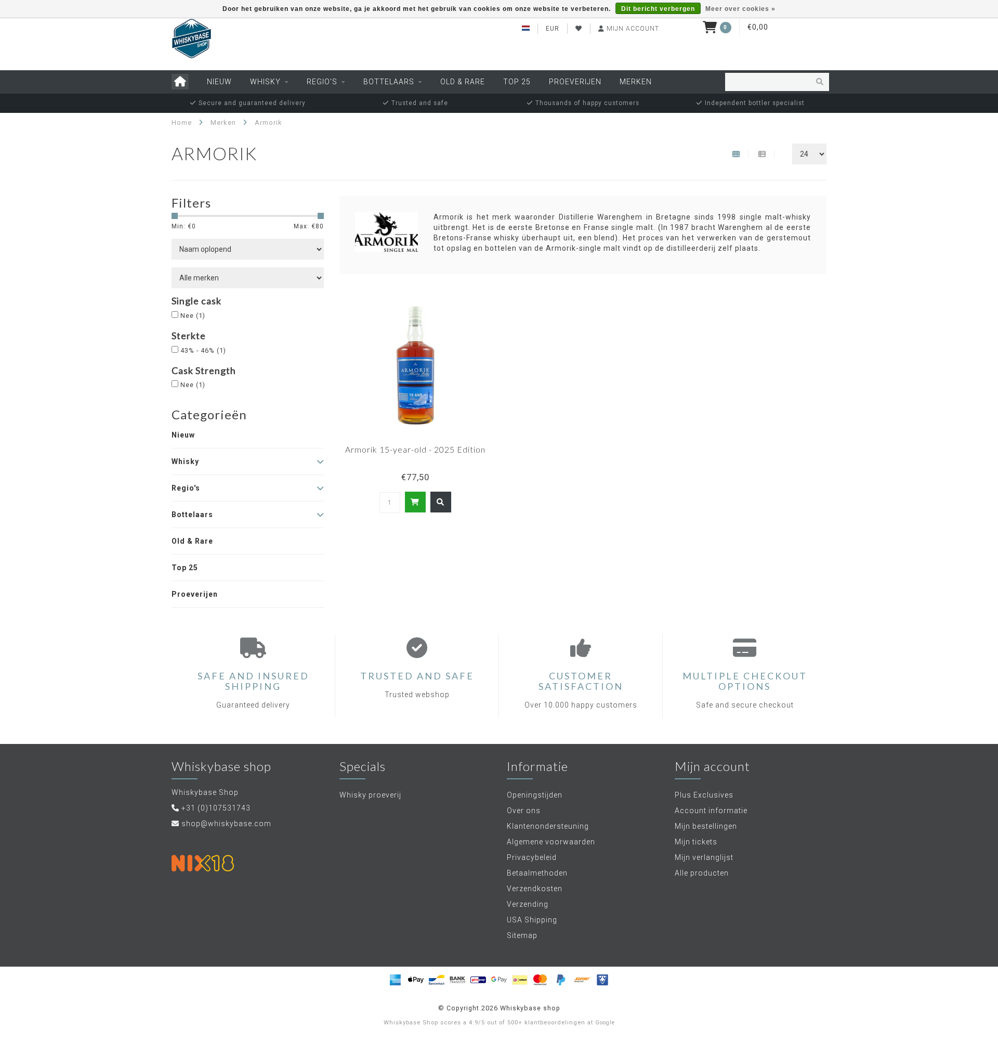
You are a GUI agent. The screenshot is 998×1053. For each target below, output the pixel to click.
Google (605, 1022)
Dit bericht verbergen (658, 8)
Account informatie (711, 810)
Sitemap (522, 935)
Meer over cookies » (740, 8)
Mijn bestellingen (706, 826)
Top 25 (517, 82)
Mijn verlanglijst (704, 857)
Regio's (322, 82)
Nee (192, 315)
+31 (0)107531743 (216, 808)
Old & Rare (462, 82)
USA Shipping (532, 920)
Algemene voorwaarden (551, 842)
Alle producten (702, 873)
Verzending (527, 904)
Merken (636, 82)
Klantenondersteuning (548, 826)
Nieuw (219, 82)
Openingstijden (534, 795)
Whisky (265, 82)
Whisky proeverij (370, 795)
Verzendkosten (534, 888)
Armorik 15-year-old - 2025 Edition (415, 449)
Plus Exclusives (704, 795)
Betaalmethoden (537, 873)
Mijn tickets (696, 842)
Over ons (524, 810)
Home (182, 122)
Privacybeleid (532, 857)
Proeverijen (575, 82)
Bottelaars (388, 82)
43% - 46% (203, 350)
